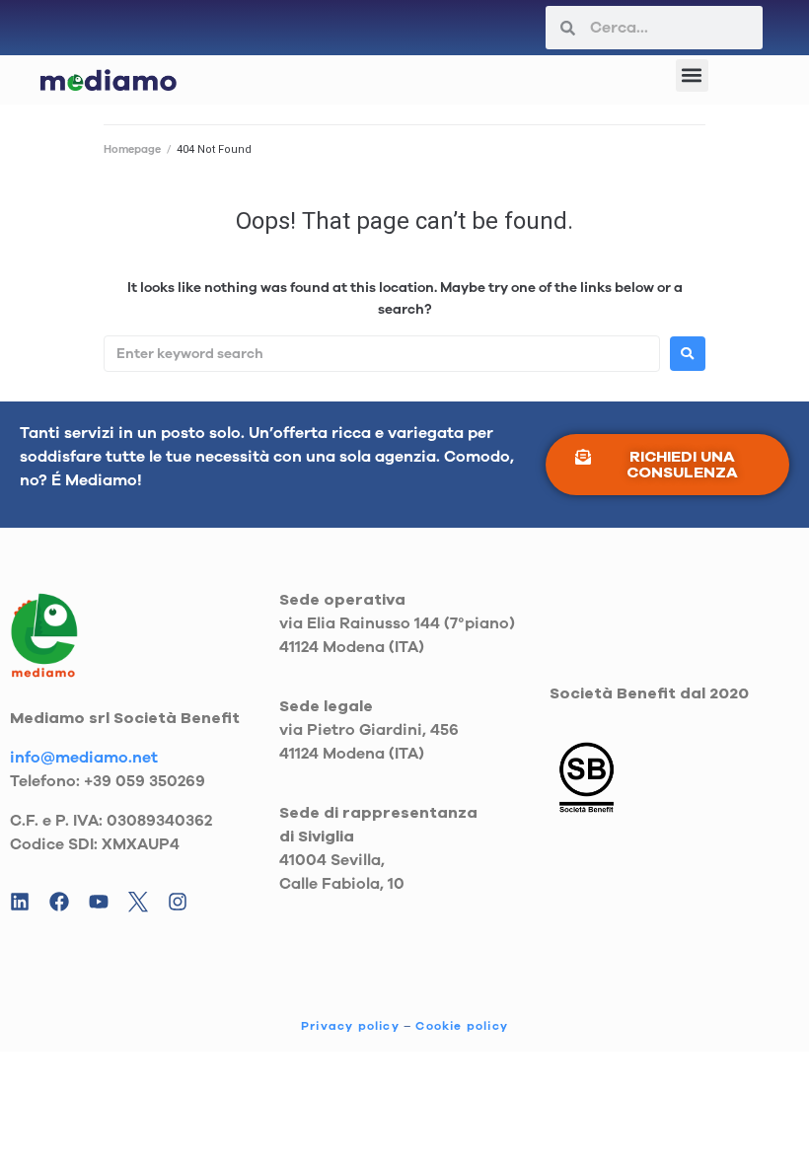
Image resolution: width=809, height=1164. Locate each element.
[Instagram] (177, 901)
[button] (692, 75)
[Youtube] (99, 901)
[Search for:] (382, 353)
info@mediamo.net (84, 757)
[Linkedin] (20, 901)
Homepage (132, 149)
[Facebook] (59, 901)
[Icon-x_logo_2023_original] (138, 901)
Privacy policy (350, 1026)
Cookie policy (461, 1026)
